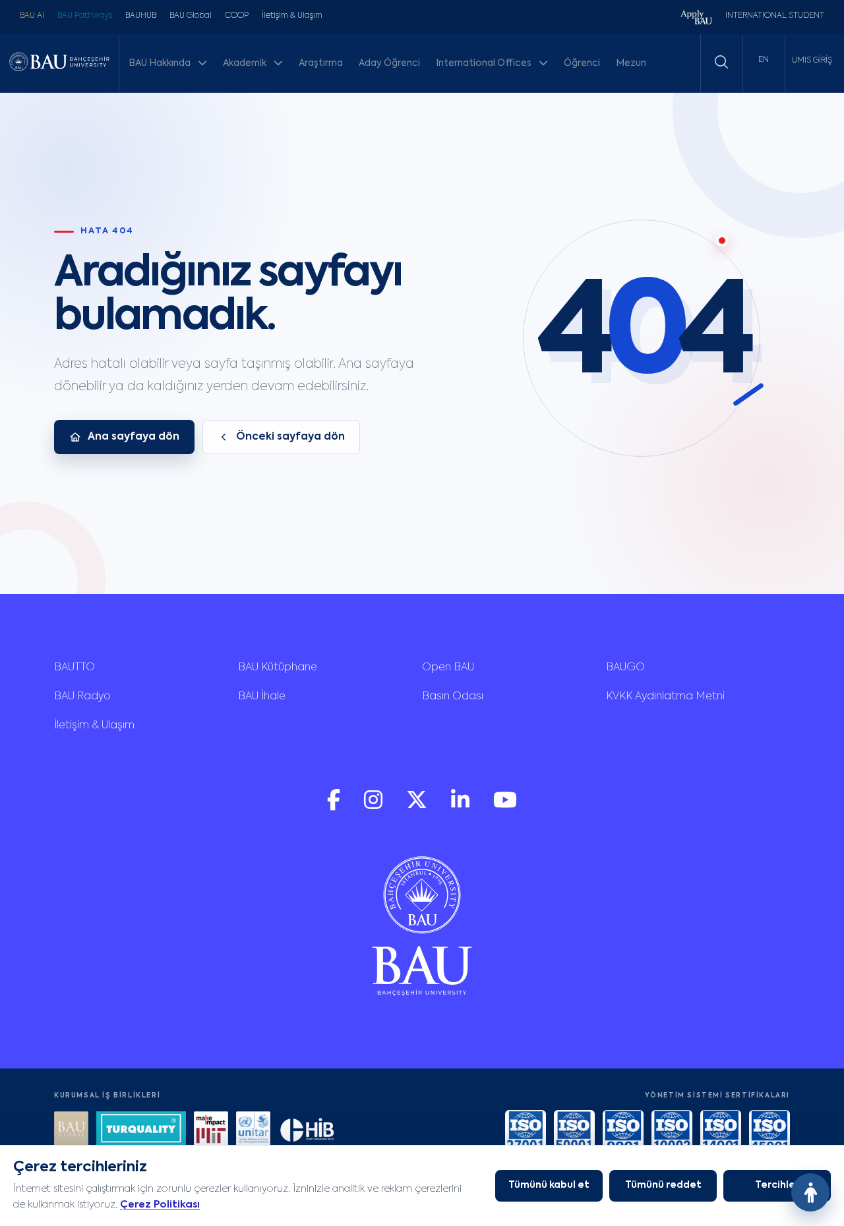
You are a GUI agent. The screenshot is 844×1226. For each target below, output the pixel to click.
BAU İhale (262, 696)
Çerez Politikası (160, 1205)
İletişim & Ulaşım (292, 16)
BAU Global (190, 16)
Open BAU (448, 667)
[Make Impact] (211, 1130)
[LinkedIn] (461, 806)
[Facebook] (334, 806)
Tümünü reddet (663, 1185)
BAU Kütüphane (277, 667)
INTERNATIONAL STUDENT (774, 16)
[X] (418, 806)
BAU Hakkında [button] (161, 63)
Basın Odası (452, 696)
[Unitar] (253, 1130)
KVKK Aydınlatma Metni (665, 696)
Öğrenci (582, 63)
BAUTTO (74, 667)
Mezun (631, 63)
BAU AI (32, 16)
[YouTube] (505, 806)
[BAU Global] (71, 1130)
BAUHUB (140, 16)
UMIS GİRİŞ (812, 61)
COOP (237, 16)
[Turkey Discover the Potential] (141, 1130)
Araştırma (321, 63)
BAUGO (625, 667)
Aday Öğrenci (389, 63)
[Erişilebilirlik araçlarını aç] (810, 1192)
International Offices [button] (484, 63)
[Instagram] (374, 806)
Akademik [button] (245, 63)
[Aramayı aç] (721, 62)
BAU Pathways (84, 16)
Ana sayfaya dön (133, 437)
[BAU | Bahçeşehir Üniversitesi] (59, 63)
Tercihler (777, 1185)
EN (763, 60)
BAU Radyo (82, 696)
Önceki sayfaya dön (290, 437)
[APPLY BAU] (696, 18)
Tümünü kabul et (548, 1185)
